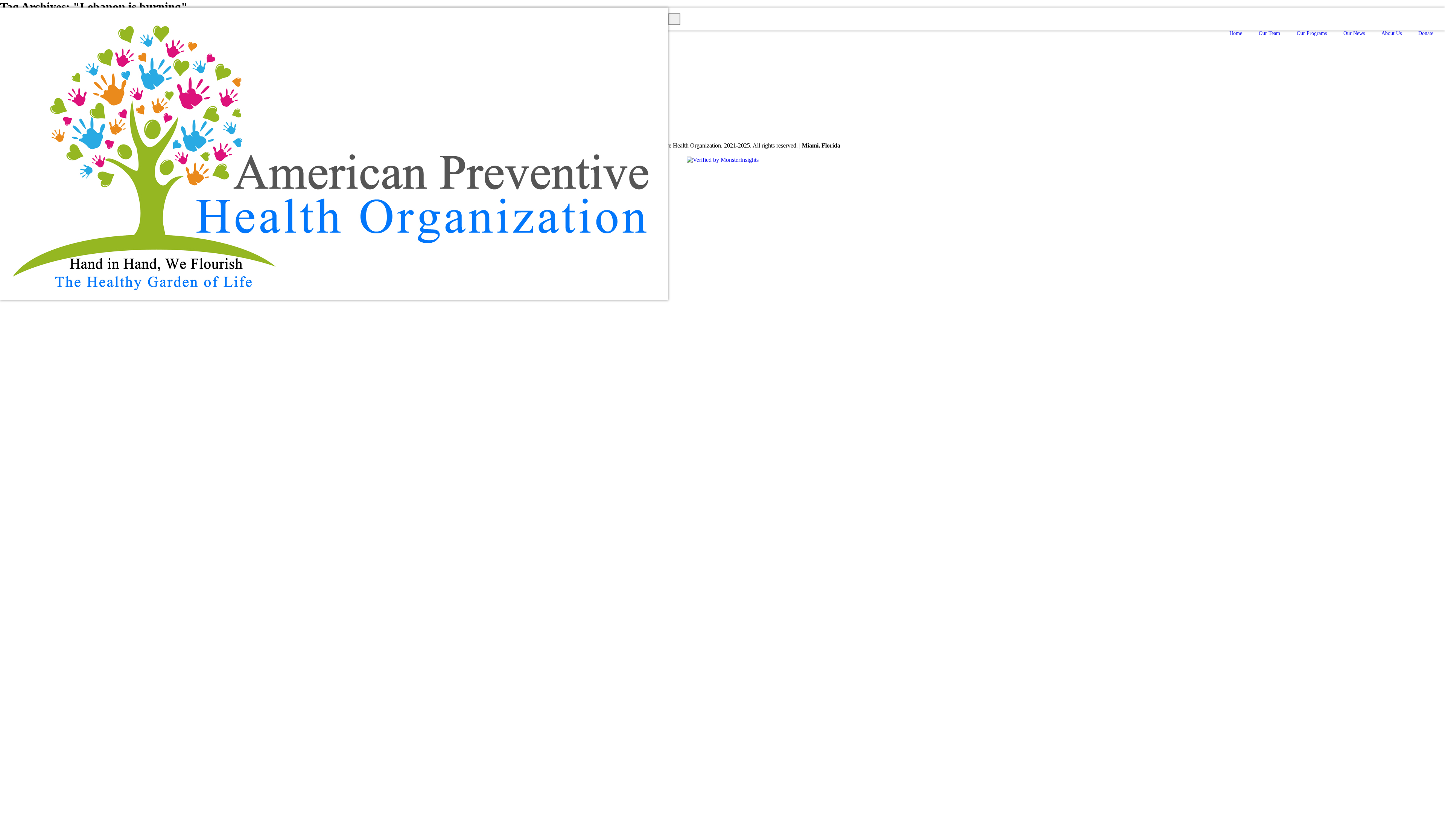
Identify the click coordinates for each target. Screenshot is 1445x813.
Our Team (1269, 33)
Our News (1354, 33)
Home (1235, 33)
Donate (1425, 33)
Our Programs (1312, 33)
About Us (1391, 33)
